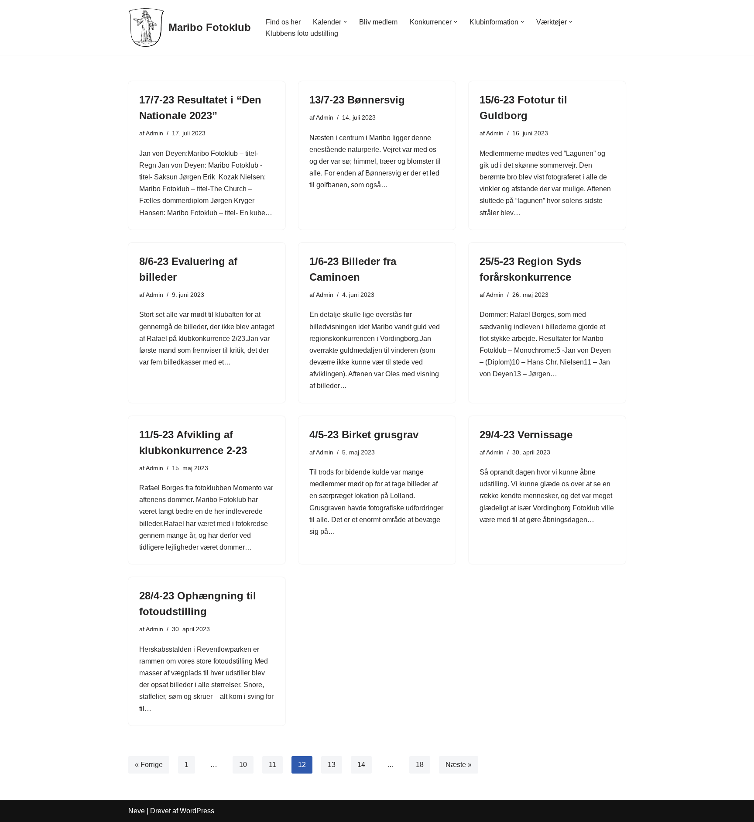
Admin (154, 133)
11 (272, 764)
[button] (345, 22)
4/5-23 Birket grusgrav (363, 434)
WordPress (197, 811)
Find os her (283, 22)
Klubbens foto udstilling (302, 33)
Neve (136, 811)
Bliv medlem (378, 22)
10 (243, 764)
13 (332, 764)
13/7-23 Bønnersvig (357, 100)
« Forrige (149, 764)
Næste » (459, 764)
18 (420, 764)
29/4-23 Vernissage (526, 434)
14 (361, 764)
